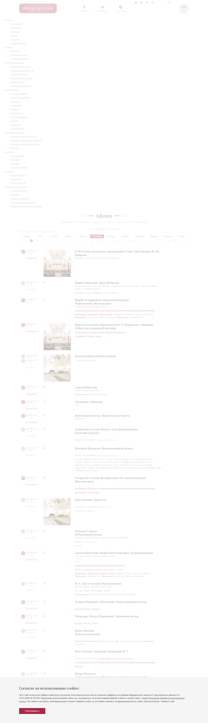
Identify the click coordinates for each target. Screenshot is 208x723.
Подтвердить (32, 711)
